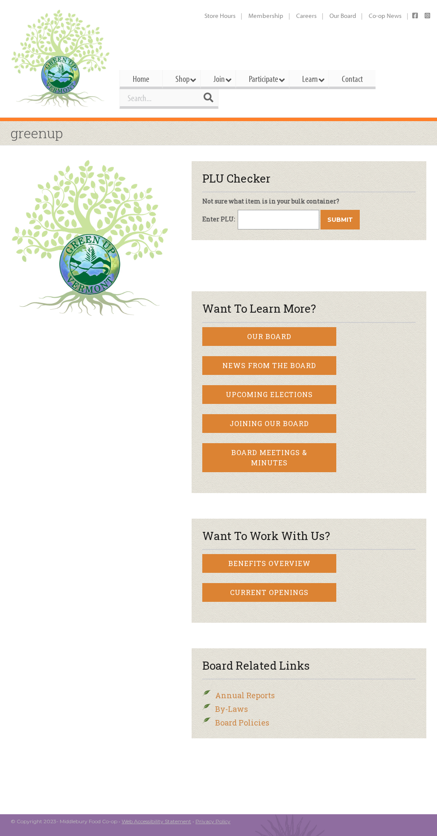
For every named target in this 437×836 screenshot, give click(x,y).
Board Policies (242, 722)
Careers (306, 16)
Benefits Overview (269, 563)
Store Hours (220, 16)
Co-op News (385, 16)
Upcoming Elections (269, 394)
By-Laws (231, 709)
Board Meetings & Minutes (269, 457)
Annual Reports (245, 695)
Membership (265, 16)
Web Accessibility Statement (156, 821)
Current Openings (269, 592)
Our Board (342, 16)
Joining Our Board (269, 423)
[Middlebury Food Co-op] (61, 59)
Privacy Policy (212, 821)
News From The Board (269, 365)
